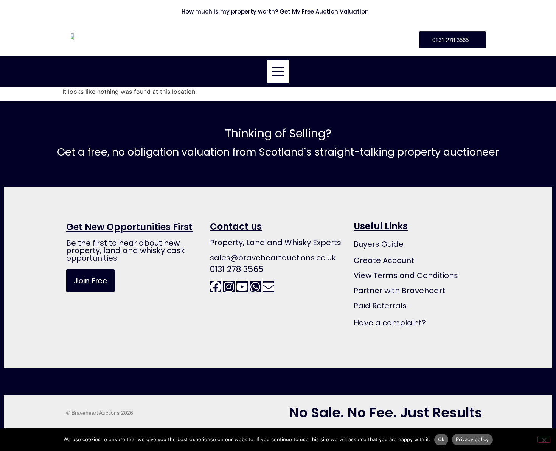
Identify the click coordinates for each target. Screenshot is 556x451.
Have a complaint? (390, 322)
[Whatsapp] (255, 286)
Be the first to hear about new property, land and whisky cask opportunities (125, 250)
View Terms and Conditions (406, 275)
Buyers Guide (379, 244)
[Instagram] (229, 286)
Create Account (384, 260)
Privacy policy (472, 439)
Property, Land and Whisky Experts (275, 242)
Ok (441, 439)
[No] (543, 439)
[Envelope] (268, 286)
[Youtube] (242, 286)
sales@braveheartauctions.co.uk (273, 257)
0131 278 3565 (237, 269)
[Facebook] (215, 286)
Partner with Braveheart (399, 290)
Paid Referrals (380, 305)
